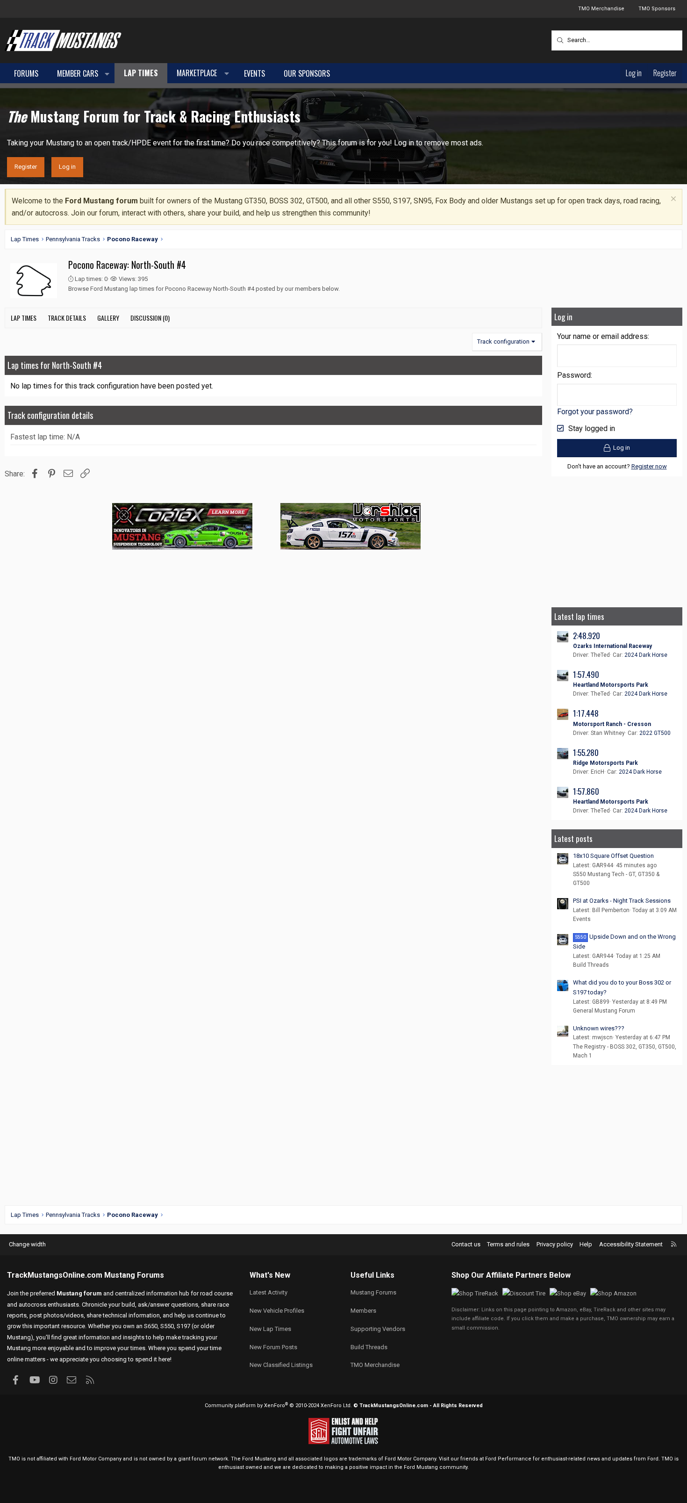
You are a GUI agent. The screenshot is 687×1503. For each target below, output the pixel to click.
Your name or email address (602, 336)
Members (363, 1310)
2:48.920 (586, 635)
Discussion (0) (150, 318)
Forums (26, 73)
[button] (107, 74)
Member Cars (77, 73)
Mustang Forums (134, 1275)
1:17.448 (586, 713)
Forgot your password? (595, 411)
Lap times (23, 318)
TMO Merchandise (601, 9)
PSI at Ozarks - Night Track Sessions (622, 900)
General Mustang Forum (604, 1010)
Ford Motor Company (96, 1459)
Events (254, 73)
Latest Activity (268, 1292)
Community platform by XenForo (278, 1405)
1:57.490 (586, 674)
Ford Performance (508, 1459)
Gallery (108, 318)
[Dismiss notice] (672, 200)
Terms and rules (508, 1244)
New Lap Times (270, 1328)
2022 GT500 (655, 733)
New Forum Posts (273, 1347)
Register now (649, 466)
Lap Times (141, 73)
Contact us (465, 1244)
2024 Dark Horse (645, 655)
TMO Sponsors (656, 9)
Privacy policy (555, 1244)
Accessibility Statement (631, 1244)
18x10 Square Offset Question (613, 855)
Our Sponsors (307, 73)
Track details (67, 318)
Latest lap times (579, 616)
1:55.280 (586, 752)
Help (586, 1244)
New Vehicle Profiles (277, 1310)
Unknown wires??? (598, 1028)
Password (574, 375)
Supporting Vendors (378, 1328)
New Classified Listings (281, 1364)
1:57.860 (586, 791)
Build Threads (591, 965)
